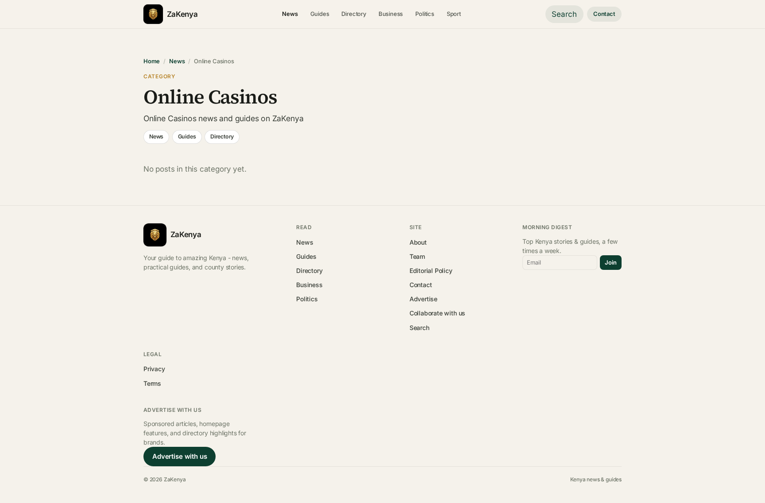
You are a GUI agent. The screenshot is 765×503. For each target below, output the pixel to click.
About (418, 242)
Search (564, 14)
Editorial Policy (431, 270)
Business (391, 13)
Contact (604, 13)
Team (417, 256)
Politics (424, 13)
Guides (319, 13)
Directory (353, 13)
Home (151, 61)
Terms (152, 383)
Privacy (154, 368)
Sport (454, 13)
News (290, 13)
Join (611, 262)
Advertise (423, 299)
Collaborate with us (437, 313)
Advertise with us (179, 456)
